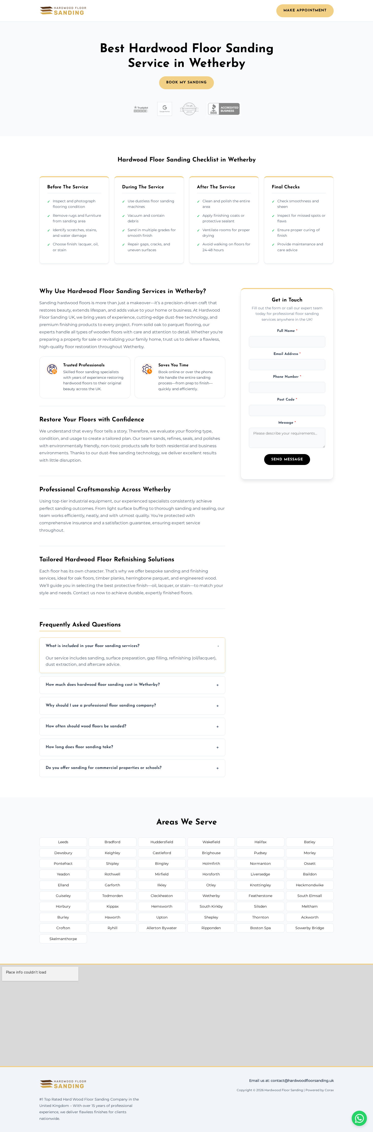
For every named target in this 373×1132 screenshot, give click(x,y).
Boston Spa (260, 928)
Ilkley (161, 885)
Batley (309, 842)
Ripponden (211, 928)
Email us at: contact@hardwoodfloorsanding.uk (291, 1080)
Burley (63, 917)
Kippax (112, 906)
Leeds (63, 842)
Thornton (260, 917)
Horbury (63, 906)
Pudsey (260, 853)
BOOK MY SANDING (186, 82)
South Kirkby (211, 906)
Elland (63, 885)
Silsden (260, 906)
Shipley (112, 863)
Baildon (310, 874)
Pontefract (63, 863)
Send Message (287, 459)
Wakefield (211, 842)
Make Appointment (305, 10)
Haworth (112, 917)
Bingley (162, 863)
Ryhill (112, 928)
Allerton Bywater (162, 928)
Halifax (260, 842)
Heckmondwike (310, 885)
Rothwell (112, 874)
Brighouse (211, 853)
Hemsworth (161, 906)
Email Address (287, 354)
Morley (310, 853)
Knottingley (260, 885)
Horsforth (211, 874)
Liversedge (260, 874)
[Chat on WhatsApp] (359, 1118)
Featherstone (260, 895)
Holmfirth (211, 863)
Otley (211, 885)
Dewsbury (63, 853)
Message (287, 423)
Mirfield (161, 874)
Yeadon (63, 874)
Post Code (287, 400)
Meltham (310, 906)
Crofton (63, 928)
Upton (161, 917)
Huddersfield (161, 842)
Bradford (112, 842)
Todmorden (112, 895)
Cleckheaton (162, 895)
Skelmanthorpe (63, 939)
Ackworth (309, 917)
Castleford (162, 853)
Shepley (211, 917)
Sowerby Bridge (309, 928)
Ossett (310, 863)
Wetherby (211, 895)
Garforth (112, 885)
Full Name (287, 331)
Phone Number (287, 377)
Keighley (112, 853)
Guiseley (63, 895)
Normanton (260, 863)
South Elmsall (309, 895)
